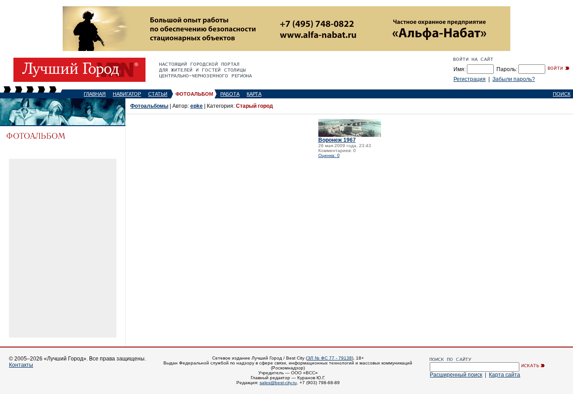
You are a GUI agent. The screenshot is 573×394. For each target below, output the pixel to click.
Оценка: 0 (329, 155)
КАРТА (254, 94)
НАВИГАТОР (127, 94)
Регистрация (469, 79)
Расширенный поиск (456, 375)
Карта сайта (504, 375)
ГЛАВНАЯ (95, 94)
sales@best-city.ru (278, 382)
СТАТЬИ (157, 94)
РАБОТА (229, 94)
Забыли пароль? (513, 79)
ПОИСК (561, 94)
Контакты (21, 365)
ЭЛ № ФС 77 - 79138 (329, 358)
